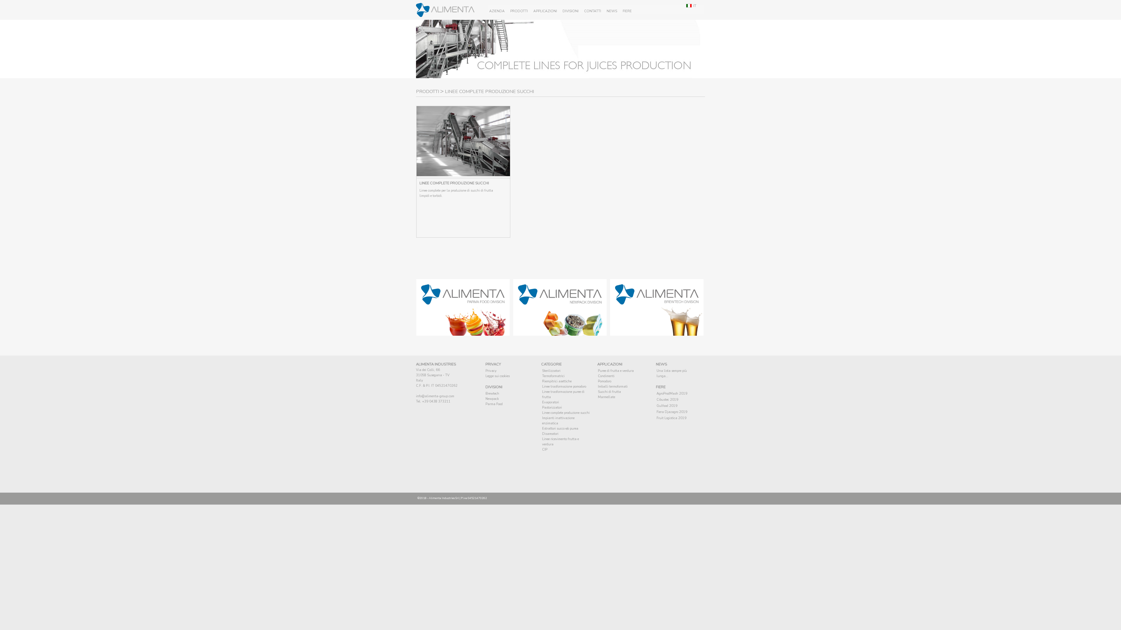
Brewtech (492, 393)
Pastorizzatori (552, 407)
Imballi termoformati (613, 386)
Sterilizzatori (551, 371)
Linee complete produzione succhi (566, 413)
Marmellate (606, 397)
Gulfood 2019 (667, 406)
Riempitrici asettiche (557, 381)
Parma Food (494, 404)
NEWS (612, 11)
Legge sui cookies (497, 376)
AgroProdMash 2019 (672, 393)
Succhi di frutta (609, 392)
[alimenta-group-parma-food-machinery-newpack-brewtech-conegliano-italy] (463, 334)
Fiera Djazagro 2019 (672, 412)
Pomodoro (604, 381)
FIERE (627, 11)
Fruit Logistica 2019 (671, 418)
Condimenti (606, 376)
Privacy (491, 371)
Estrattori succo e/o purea (560, 428)
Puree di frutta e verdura (616, 371)
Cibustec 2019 (667, 400)
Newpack (492, 399)
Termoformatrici (553, 376)
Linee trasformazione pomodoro (564, 386)
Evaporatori (550, 402)
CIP (544, 449)
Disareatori (550, 434)
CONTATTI (592, 11)
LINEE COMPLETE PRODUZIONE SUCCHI (454, 183)
